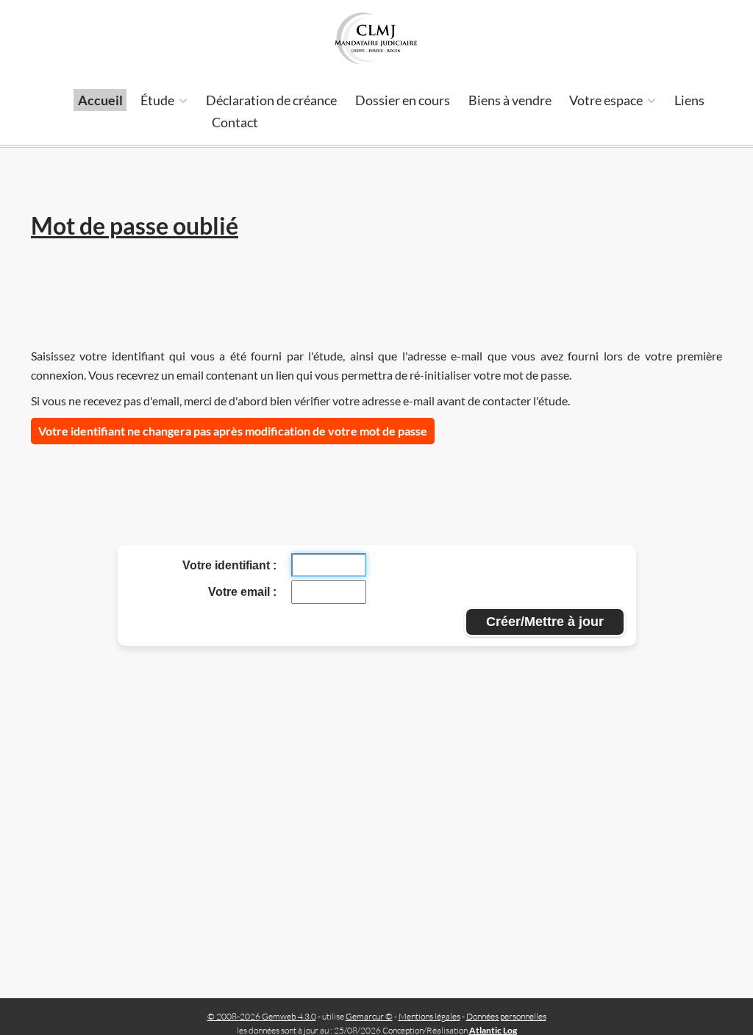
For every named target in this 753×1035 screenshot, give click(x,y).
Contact (235, 122)
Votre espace (607, 100)
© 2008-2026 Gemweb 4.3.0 (261, 1016)
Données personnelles (506, 1016)
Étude (158, 100)
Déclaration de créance (271, 100)
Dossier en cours (402, 100)
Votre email (240, 592)
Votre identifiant (227, 565)
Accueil (100, 100)
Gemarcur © (369, 1016)
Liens (689, 100)
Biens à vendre (510, 100)
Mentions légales (429, 1016)
